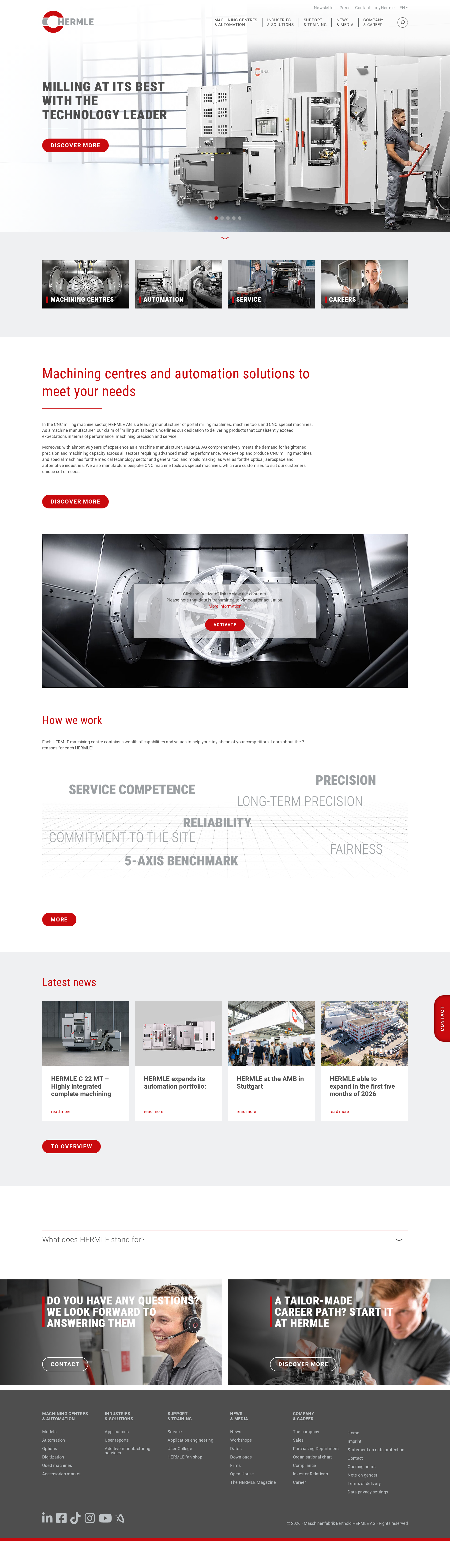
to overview (71, 1146)
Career (299, 1482)
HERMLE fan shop (185, 1457)
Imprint (354, 1441)
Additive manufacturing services (127, 1450)
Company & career (373, 22)
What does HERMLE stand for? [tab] (93, 1239)
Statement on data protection (376, 1450)
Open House (242, 1473)
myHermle (385, 7)
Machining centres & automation (236, 22)
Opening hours (361, 1467)
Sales (298, 1440)
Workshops (241, 1440)
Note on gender (362, 1475)
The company (306, 1431)
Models (49, 1431)
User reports (117, 1440)
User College (180, 1448)
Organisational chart (312, 1457)
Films (235, 1465)
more (59, 919)
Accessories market (61, 1473)
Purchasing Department (316, 1448)
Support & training (315, 22)
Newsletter (324, 7)
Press (345, 7)
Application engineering (190, 1440)
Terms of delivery (364, 1483)
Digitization (53, 1457)
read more (61, 1111)
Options (49, 1448)
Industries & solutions (280, 22)
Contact (362, 7)
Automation (53, 1440)
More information (225, 606)
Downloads (241, 1457)
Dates (236, 1448)
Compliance (304, 1465)
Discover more (75, 501)
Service (175, 1431)
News (235, 1431)
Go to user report (81, 145)
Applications (117, 1431)
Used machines (57, 1465)
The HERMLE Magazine (253, 1482)
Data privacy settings (368, 1492)
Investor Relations (310, 1473)
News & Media (345, 22)
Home (353, 1433)
